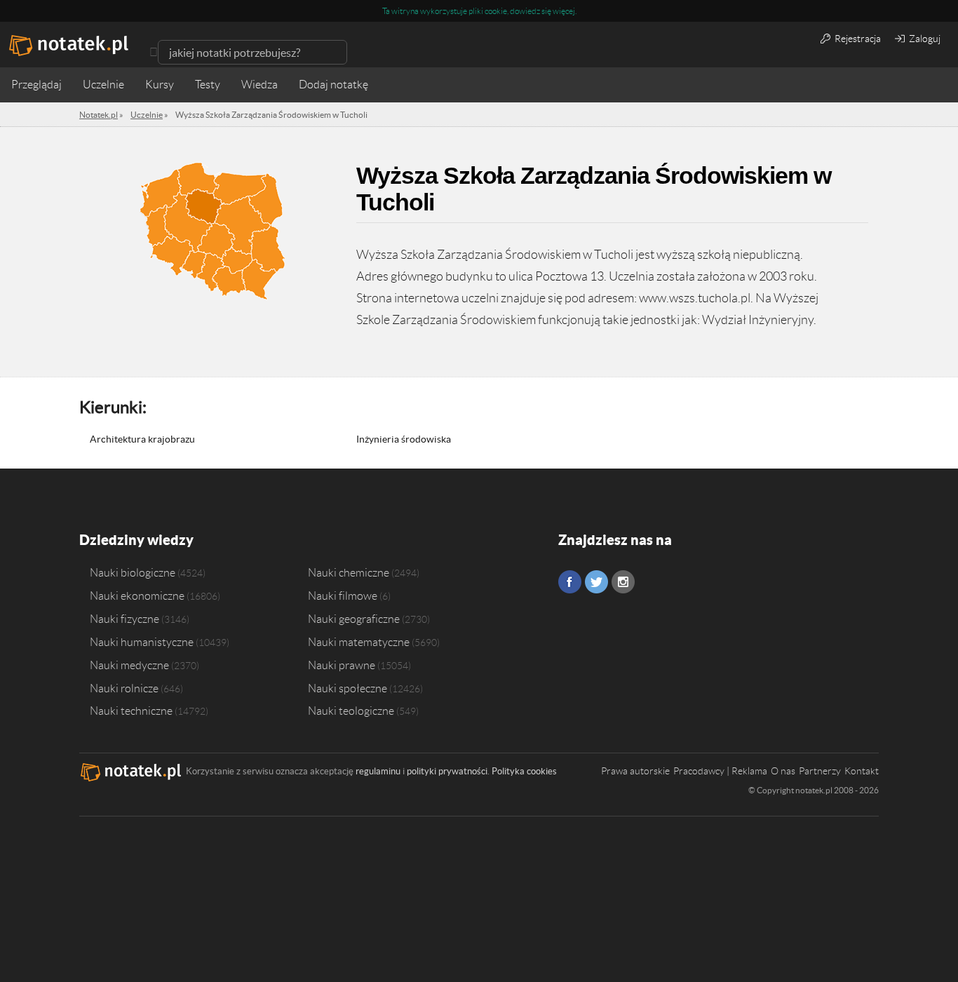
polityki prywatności (447, 771)
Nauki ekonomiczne (137, 595)
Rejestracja (856, 38)
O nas (783, 770)
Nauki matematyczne (359, 641)
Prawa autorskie (635, 770)
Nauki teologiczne (351, 710)
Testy (207, 84)
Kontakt (861, 770)
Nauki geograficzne (354, 618)
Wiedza (259, 84)
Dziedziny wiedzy (136, 540)
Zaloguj (923, 38)
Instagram (623, 581)
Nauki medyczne (129, 665)
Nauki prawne (341, 665)
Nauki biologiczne (132, 572)
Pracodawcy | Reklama (720, 770)
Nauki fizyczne (124, 618)
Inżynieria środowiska (403, 439)
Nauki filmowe (342, 595)
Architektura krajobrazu (142, 439)
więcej (564, 10)
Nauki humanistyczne (142, 641)
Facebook (569, 581)
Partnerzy (820, 770)
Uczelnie (103, 84)
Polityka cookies (524, 771)
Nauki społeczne (347, 688)
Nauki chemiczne (348, 572)
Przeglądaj (36, 84)
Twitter (596, 581)
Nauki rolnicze (124, 688)
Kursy (159, 84)
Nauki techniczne (131, 710)
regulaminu (378, 771)
